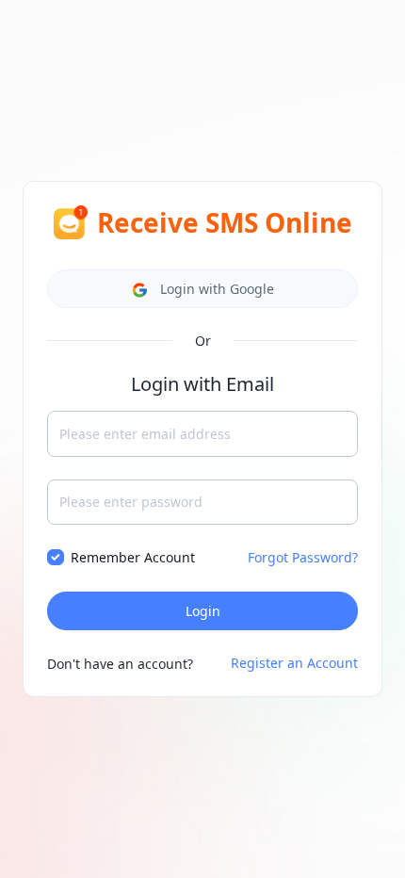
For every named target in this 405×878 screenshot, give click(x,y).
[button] (202, 288)
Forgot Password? (303, 557)
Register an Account (294, 663)
